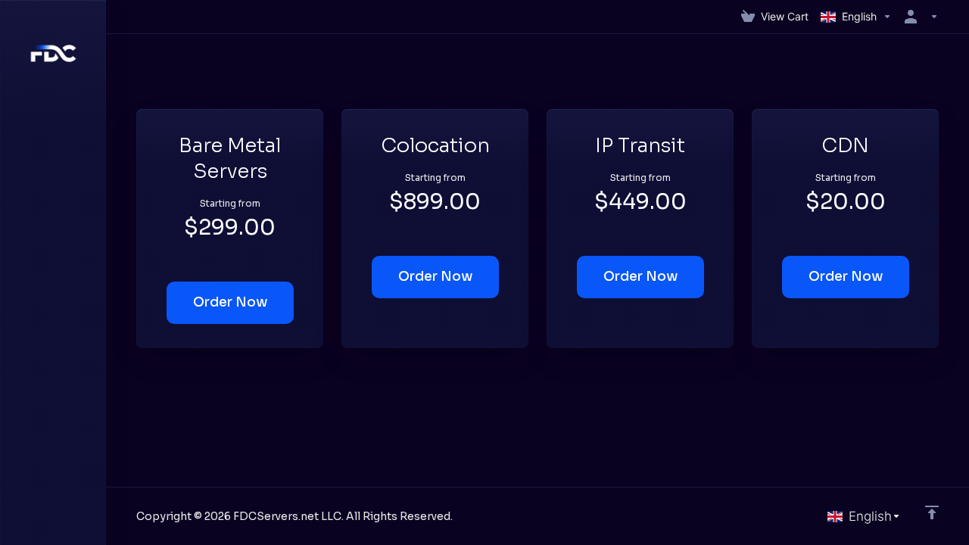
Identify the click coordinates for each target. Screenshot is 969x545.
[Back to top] (932, 512)
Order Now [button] (230, 302)
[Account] (918, 16)
